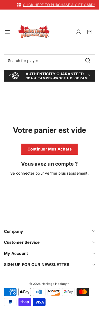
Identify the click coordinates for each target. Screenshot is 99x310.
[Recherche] (88, 60)
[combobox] (49, 60)
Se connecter (22, 173)
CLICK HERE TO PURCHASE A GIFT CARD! (57, 5)
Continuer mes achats (49, 149)
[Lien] (33, 31)
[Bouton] (10, 76)
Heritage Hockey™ (56, 284)
